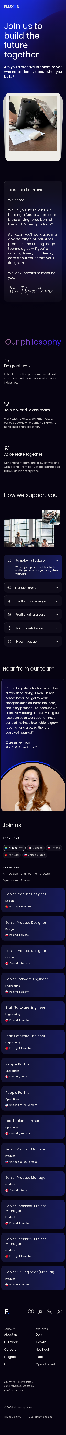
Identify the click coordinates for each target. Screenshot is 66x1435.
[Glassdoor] (31, 1311)
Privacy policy (12, 1417)
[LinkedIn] (40, 1311)
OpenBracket (45, 1364)
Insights (10, 1357)
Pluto (39, 1357)
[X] (59, 1311)
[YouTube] (49, 1311)
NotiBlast (42, 1349)
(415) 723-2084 (14, 1390)
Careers (10, 1349)
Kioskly (41, 1342)
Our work (11, 1342)
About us (11, 1334)
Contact (10, 1364)
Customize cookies (40, 1417)
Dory (39, 1334)
